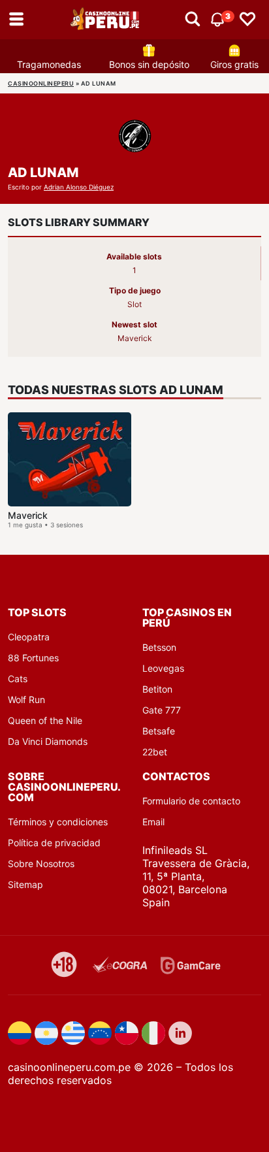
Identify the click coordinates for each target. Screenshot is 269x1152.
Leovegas (163, 668)
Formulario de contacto (191, 800)
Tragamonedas (49, 64)
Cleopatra (29, 636)
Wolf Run (26, 699)
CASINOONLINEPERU (41, 83)
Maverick (28, 515)
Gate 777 (161, 710)
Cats (17, 678)
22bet (154, 751)
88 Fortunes (33, 657)
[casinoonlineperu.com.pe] (105, 20)
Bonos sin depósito (149, 64)
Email (153, 821)
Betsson (159, 647)
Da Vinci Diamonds (47, 741)
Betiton (157, 689)
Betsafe (158, 730)
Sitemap (25, 884)
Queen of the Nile (45, 720)
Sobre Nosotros (41, 863)
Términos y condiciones (58, 821)
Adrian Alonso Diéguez (79, 187)
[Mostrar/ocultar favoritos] (247, 19)
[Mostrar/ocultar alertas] (193, 19)
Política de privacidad (54, 842)
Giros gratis (234, 64)
